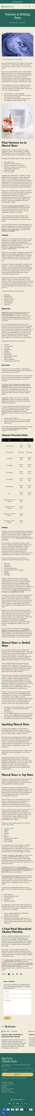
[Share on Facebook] (9, 974)
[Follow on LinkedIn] (25, 1103)
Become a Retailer (8, 1089)
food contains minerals (16, 206)
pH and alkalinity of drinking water (16, 228)
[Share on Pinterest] (17, 974)
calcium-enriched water (17, 247)
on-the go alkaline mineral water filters (17, 964)
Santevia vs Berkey (8, 1084)
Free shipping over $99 (17, 1)
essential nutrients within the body (17, 538)
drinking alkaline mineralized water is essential (15, 629)
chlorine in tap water (15, 855)
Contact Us (5, 1085)
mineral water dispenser (13, 960)
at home (19, 963)
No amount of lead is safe (10, 876)
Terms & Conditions (8, 1092)
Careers (4, 1087)
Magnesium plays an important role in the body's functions (16, 313)
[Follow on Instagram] (13, 1103)
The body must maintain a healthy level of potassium (16, 385)
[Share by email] (21, 974)
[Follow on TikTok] (21, 1103)
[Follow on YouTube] (17, 1103)
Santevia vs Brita (7, 1082)
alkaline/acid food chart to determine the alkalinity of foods (16, 590)
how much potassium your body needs (15, 429)
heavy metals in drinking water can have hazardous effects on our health (17, 868)
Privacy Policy (17, 986)
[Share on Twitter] (13, 974)
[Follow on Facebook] (9, 1103)
